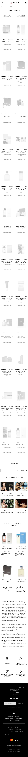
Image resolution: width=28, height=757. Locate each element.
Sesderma (11, 733)
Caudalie (11, 729)
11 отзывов (10, 39)
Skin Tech (17, 733)
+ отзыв (25, 149)
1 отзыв (11, 296)
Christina (17, 727)
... (13, 470)
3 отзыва (11, 149)
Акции (11, 720)
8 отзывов (10, 113)
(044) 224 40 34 (14, 693)
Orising (11, 731)
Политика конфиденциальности (14, 747)
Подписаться (20, 703)
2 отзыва (25, 113)
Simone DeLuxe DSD (19, 731)
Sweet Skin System (9, 734)
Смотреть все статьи (14, 516)
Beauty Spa (10, 727)
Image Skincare (18, 729)
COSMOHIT (14, 2)
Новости (17, 716)
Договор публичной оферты (14, 751)
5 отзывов (24, 76)
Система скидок (18, 718)
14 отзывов (24, 39)
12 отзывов (10, 76)
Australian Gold (18, 725)
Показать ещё (14, 463)
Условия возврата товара (14, 749)
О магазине (10, 716)
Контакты (17, 720)
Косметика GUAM (9, 725)
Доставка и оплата (9, 718)
